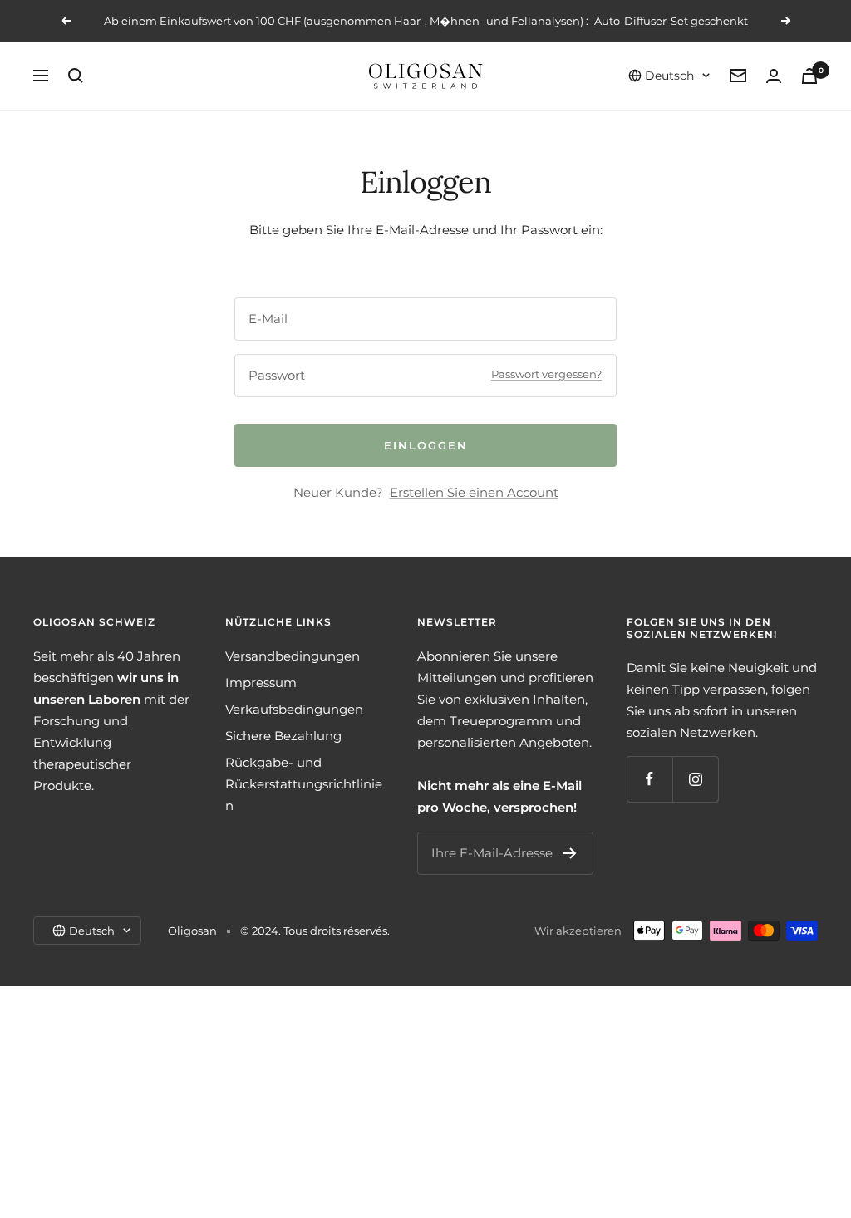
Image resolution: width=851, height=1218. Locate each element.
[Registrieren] (570, 853)
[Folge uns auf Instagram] (695, 779)
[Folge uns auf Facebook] (649, 779)
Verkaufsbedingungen (294, 709)
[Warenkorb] (809, 76)
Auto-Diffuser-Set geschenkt (671, 20)
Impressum (261, 682)
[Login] (773, 76)
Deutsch (669, 75)
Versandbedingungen (292, 656)
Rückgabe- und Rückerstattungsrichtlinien (303, 783)
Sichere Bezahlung (283, 736)
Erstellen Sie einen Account (474, 492)
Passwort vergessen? (546, 374)
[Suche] (75, 75)
